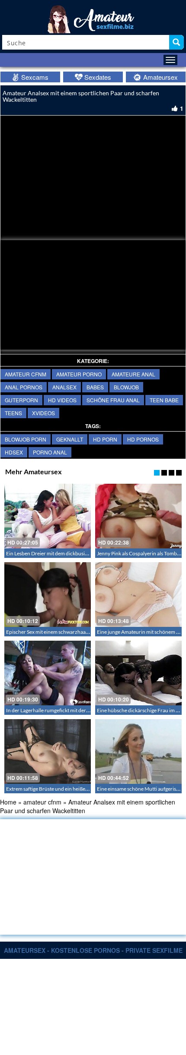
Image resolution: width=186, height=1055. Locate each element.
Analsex (64, 387)
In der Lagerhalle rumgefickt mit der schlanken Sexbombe (70, 710)
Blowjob (126, 387)
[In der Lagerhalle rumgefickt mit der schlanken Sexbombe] (47, 673)
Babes (95, 387)
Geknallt (69, 439)
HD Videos (62, 400)
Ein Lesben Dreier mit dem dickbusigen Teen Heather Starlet (73, 553)
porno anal (50, 452)
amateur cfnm (25, 374)
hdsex (14, 452)
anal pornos (23, 387)
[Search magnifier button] (176, 42)
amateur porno (79, 374)
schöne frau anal (113, 400)
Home (8, 802)
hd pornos (143, 439)
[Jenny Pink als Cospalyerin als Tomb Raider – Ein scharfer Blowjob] (138, 516)
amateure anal (133, 374)
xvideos (43, 412)
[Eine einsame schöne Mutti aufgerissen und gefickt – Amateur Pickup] (138, 751)
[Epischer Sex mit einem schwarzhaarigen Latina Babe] (47, 594)
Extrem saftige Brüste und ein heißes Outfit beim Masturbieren (76, 789)
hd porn (105, 439)
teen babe (164, 400)
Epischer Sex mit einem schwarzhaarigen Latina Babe (65, 632)
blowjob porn (25, 439)
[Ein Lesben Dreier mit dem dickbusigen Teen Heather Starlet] (47, 516)
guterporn (21, 400)
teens (13, 412)
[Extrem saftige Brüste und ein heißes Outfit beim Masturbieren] (47, 751)
